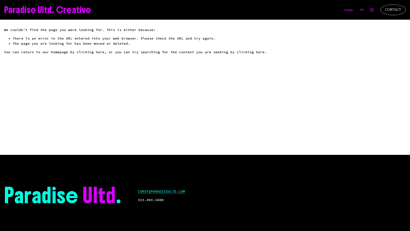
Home (348, 10)
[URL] (362, 10)
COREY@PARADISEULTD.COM (161, 191)
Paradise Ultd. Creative (47, 9)
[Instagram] (372, 10)
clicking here (90, 52)
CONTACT (393, 10)
